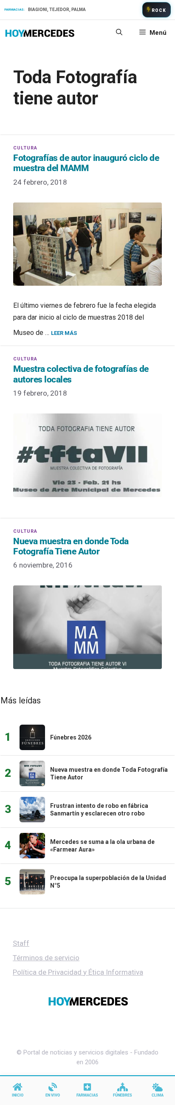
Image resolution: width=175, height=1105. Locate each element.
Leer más (64, 333)
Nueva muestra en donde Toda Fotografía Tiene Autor (71, 546)
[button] (119, 32)
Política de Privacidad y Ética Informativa (78, 972)
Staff (21, 943)
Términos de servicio (46, 957)
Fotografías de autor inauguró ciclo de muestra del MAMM (86, 163)
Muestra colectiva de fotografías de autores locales (81, 374)
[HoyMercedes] (39, 32)
